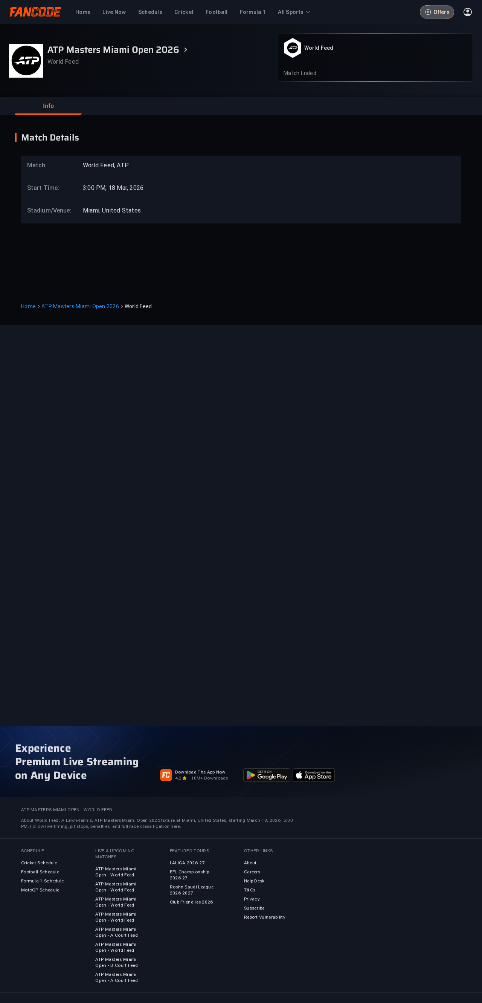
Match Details (50, 137)
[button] (48, 106)
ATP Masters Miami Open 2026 (80, 306)
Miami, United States (112, 210)
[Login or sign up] (467, 12)
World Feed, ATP (106, 165)
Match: (37, 165)
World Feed (318, 48)
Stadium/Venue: (45, 210)
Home (28, 306)
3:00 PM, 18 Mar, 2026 (113, 187)
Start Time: (43, 187)
